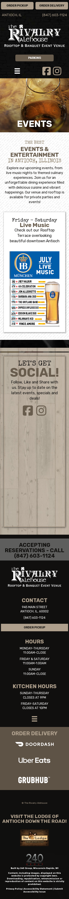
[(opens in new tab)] (34, 759)
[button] (17, 5)
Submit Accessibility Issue (43, 890)
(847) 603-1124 (34, 618)
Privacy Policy (14, 889)
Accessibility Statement (38, 889)
